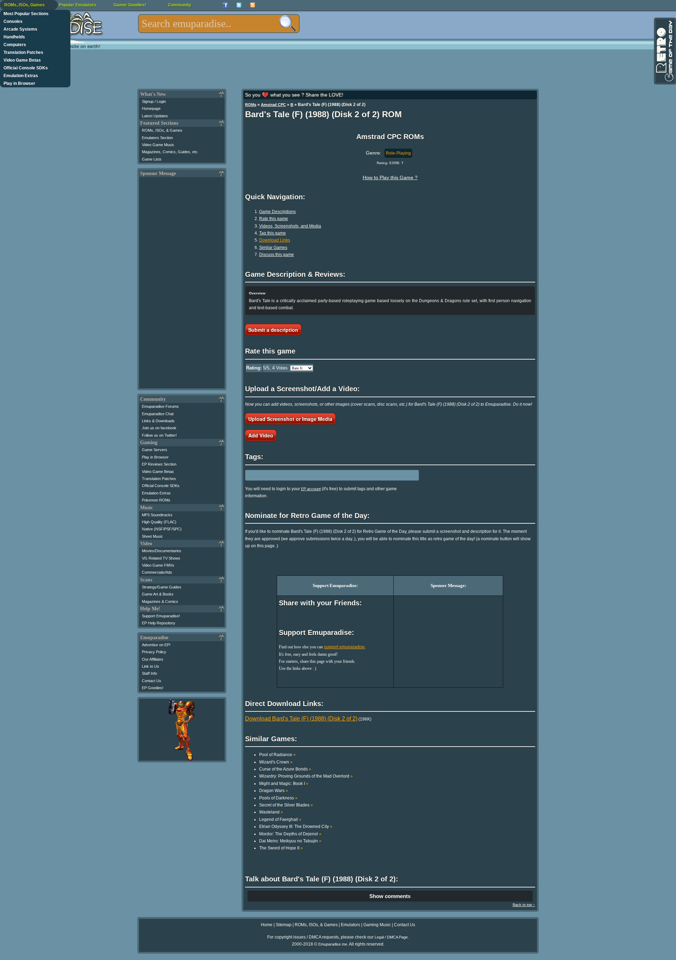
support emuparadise (344, 646)
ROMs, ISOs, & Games (162, 130)
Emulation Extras (21, 75)
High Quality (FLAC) (159, 522)
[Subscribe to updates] (252, 5)
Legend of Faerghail (280, 819)
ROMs (250, 104)
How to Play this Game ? (390, 177)
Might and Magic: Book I (283, 783)
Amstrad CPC (273, 104)
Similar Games (273, 247)
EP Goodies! (152, 688)
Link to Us (150, 666)
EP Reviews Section (159, 464)
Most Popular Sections (26, 13)
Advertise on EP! (156, 645)
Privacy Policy (154, 652)
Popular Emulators (77, 4)
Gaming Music (377, 924)
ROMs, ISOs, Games (24, 4)
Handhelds (14, 37)
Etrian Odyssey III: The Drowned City (295, 826)
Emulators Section (157, 138)
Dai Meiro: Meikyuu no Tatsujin (290, 841)
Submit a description (273, 329)
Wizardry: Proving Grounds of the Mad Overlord (306, 776)
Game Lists (152, 159)
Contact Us (151, 681)
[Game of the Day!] (664, 51)
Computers (15, 44)
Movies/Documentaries (161, 551)
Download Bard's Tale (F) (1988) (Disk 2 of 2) (301, 719)
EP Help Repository (158, 623)
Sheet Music (152, 536)
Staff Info (149, 673)
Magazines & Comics (160, 601)
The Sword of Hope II (281, 848)
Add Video (260, 435)
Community (179, 4)
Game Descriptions (277, 211)
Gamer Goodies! (129, 4)
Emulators (350, 924)
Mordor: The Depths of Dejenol (290, 833)
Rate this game (273, 218)
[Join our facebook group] (225, 5)
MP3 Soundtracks (157, 515)
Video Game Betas (22, 60)
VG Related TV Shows (161, 558)
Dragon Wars (273, 790)
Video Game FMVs (158, 565)
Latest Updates (155, 116)
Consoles (13, 21)
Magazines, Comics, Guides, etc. (170, 152)
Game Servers (154, 450)
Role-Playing (398, 153)
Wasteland (271, 812)
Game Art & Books (158, 594)
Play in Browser (19, 83)
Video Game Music (158, 145)
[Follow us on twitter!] (239, 5)
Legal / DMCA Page (391, 937)
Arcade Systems (20, 29)
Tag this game (272, 233)
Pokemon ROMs (156, 500)
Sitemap (284, 924)
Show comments (390, 896)
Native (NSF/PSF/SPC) (162, 529)
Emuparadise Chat (158, 414)
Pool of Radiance (277, 754)
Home (267, 924)
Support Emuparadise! (161, 616)
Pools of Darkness (278, 798)
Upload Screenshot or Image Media (290, 418)
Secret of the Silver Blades (286, 805)
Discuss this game (276, 254)
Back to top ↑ (524, 905)
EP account (311, 489)
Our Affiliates (152, 659)
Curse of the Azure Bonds (285, 769)
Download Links (274, 240)
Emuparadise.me (332, 944)
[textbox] (219, 23)
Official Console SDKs (26, 68)
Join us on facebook (159, 428)
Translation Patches (23, 52)
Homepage (151, 108)
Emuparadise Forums (160, 406)
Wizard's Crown (276, 762)
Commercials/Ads (157, 572)
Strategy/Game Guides (161, 587)
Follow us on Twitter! (159, 435)
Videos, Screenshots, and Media (290, 226)
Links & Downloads (158, 421)
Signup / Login (154, 101)
